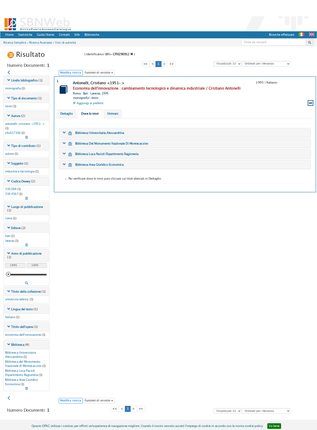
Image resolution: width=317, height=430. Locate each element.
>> (171, 64)
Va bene (274, 426)
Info (77, 34)
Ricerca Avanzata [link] (40, 42)
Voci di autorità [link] (65, 42)
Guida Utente (45, 34)
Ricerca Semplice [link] (14, 42)
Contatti (64, 34)
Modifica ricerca (70, 72)
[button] (312, 34)
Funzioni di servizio (98, 72)
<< (145, 64)
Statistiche (25, 34)
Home (9, 34)
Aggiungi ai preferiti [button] (90, 103)
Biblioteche (91, 34)
